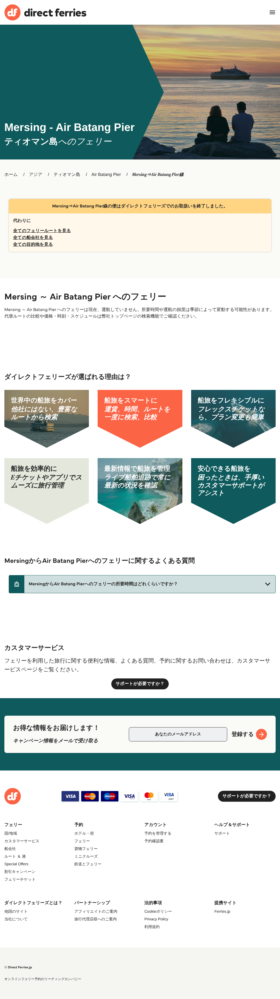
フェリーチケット (20, 879)
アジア (35, 174)
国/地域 (10, 833)
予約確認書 (154, 841)
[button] (142, 584)
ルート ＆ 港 (15, 856)
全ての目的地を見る (33, 244)
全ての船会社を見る (33, 237)
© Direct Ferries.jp (18, 967)
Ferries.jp (222, 911)
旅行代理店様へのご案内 (95, 919)
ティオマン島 (67, 174)
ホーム (11, 174)
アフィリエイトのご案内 (95, 911)
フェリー (82, 841)
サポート (222, 833)
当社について (16, 919)
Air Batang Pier (106, 174)
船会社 (10, 848)
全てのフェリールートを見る (42, 231)
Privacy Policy (156, 919)
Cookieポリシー (158, 911)
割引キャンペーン (20, 871)
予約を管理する (157, 833)
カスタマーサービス (21, 841)
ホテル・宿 (84, 833)
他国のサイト (16, 911)
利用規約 (152, 926)
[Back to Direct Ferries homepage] (45, 12)
